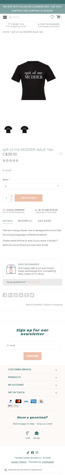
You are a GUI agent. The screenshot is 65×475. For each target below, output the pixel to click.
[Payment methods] (12, 401)
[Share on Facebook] (5, 295)
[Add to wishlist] (60, 154)
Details (8, 220)
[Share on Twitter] (32, 295)
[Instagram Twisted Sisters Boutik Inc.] (37, 452)
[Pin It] (16, 295)
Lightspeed (48, 461)
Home (6, 31)
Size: (6, 179)
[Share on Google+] (10, 295)
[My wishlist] (52, 17)
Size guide (44, 220)
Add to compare (53, 304)
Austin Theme (18, 461)
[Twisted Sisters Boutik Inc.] (14, 17)
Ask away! (32, 282)
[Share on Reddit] (21, 295)
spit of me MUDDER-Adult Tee (27, 31)
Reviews (25, 220)
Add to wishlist (34, 304)
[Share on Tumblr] (26, 295)
